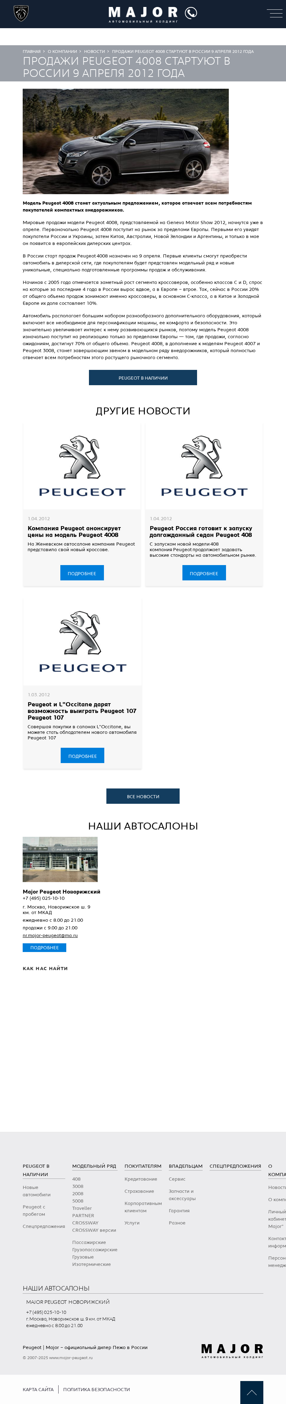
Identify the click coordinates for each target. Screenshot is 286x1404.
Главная (32, 51)
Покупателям (143, 1166)
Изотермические (91, 1264)
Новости (94, 51)
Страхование (139, 1191)
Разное (177, 1223)
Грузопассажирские (95, 1250)
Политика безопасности (96, 1390)
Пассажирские (89, 1242)
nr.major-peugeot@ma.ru (50, 935)
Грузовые (83, 1257)
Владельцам (186, 1166)
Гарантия (179, 1211)
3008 (77, 1186)
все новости (143, 797)
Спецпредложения (44, 1226)
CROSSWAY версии (94, 1230)
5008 (77, 1201)
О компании (62, 51)
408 (76, 1179)
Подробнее (82, 574)
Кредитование (141, 1179)
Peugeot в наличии (143, 378)
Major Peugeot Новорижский (61, 892)
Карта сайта (38, 1390)
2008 (77, 1194)
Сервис (177, 1179)
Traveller (82, 1208)
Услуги (132, 1223)
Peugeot (32, 1347)
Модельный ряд (94, 1166)
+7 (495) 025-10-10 (44, 898)
